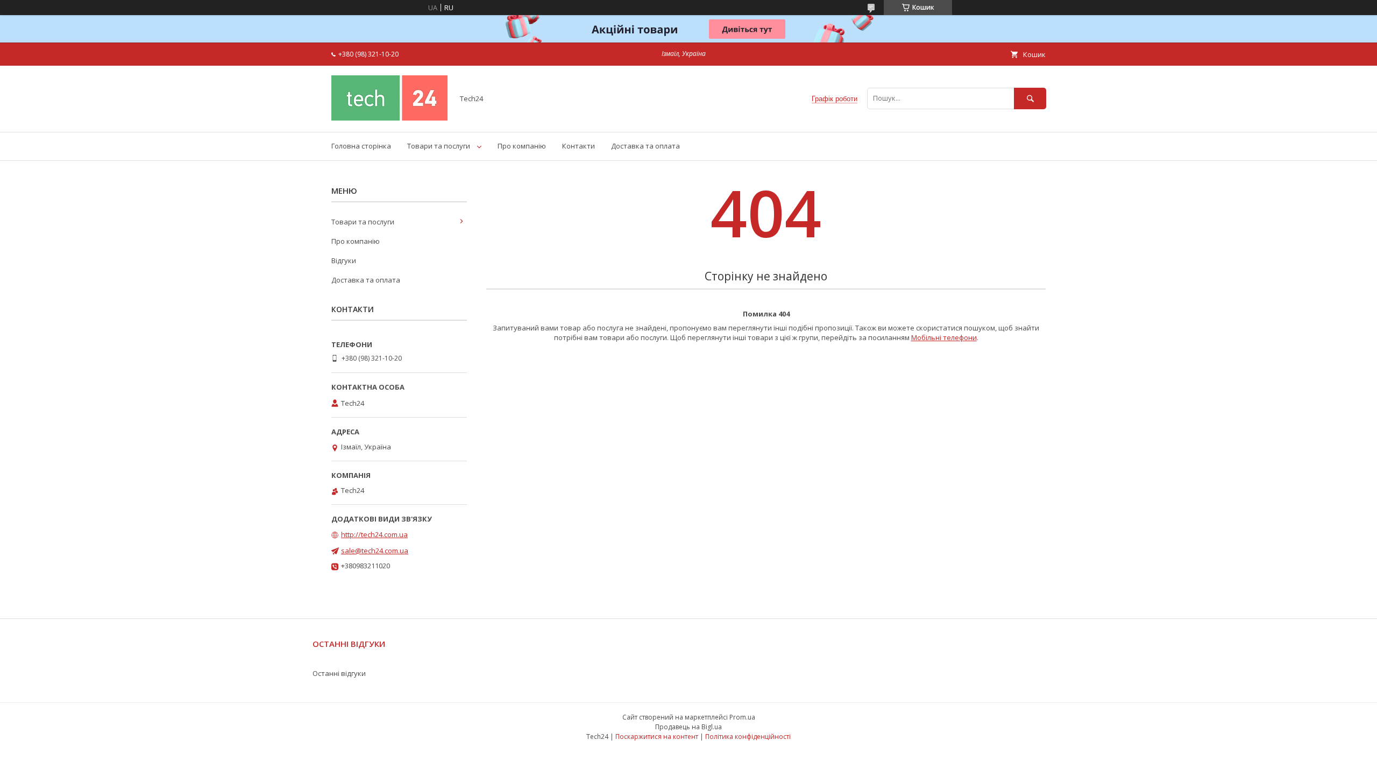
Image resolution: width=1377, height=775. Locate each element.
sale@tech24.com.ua (374, 550)
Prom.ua (742, 717)
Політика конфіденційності (748, 736)
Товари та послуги (438, 146)
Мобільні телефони (944, 337)
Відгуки (343, 260)
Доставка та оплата (645, 146)
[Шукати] (1030, 98)
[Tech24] (389, 118)
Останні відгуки (339, 673)
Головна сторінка (361, 146)
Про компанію (522, 146)
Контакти (578, 146)
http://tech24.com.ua (374, 534)
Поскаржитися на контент (656, 736)
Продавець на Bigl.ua (688, 726)
